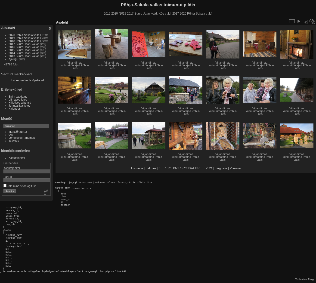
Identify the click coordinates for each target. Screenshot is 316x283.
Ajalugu (13, 59)
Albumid (8, 28)
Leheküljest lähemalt (22, 137)
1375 (198, 168)
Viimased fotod (18, 99)
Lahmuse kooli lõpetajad (27, 80)
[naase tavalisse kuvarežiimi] (306, 21)
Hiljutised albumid (20, 102)
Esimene (137, 168)
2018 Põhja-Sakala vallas (25, 41)
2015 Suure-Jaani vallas (24, 50)
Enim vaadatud (18, 96)
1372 (176, 168)
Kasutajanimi (17, 157)
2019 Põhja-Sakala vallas (25, 38)
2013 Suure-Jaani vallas (24, 56)
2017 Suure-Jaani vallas (24, 44)
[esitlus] (299, 21)
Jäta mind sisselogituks (21, 186)
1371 (168, 168)
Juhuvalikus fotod (20, 105)
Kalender (14, 108)
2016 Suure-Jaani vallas (24, 47)
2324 (209, 168)
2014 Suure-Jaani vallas (24, 53)
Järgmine (221, 168)
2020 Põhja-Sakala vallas (25, 35)
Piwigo (311, 279)
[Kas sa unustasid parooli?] (46, 192)
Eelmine (151, 168)
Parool (7, 176)
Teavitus (14, 140)
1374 (190, 168)
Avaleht (62, 22)
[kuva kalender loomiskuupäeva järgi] (313, 21)
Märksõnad (16, 131)
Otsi (11, 134)
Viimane (235, 168)
